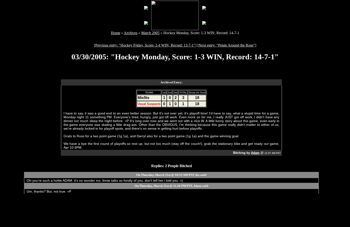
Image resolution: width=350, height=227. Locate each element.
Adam (255, 153)
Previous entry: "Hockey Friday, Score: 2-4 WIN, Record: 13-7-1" (145, 45)
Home (115, 33)
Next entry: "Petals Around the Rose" (227, 45)
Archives (130, 33)
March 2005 (150, 33)
